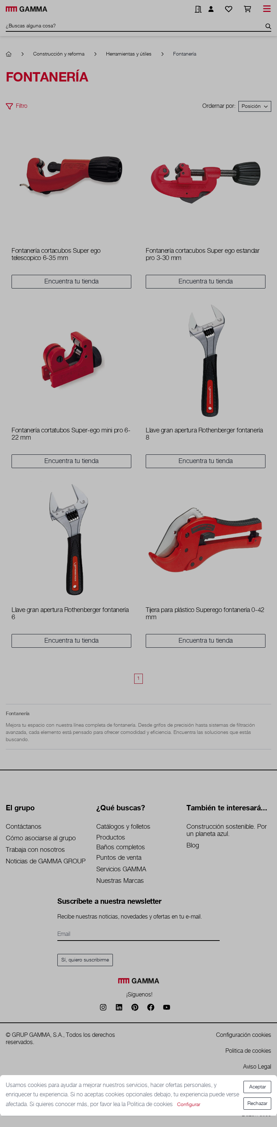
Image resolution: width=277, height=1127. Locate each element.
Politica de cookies (150, 1104)
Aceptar (257, 1086)
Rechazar (257, 1103)
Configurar (188, 1104)
